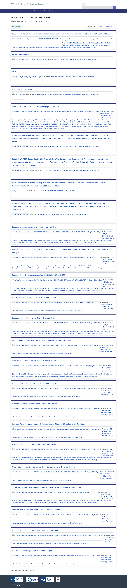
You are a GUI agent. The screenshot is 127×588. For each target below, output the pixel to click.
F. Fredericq (93, 43)
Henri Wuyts (102, 120)
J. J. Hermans (73, 122)
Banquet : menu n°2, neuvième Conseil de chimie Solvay (34, 444)
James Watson (68, 170)
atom (12, 570)
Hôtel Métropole (38, 240)
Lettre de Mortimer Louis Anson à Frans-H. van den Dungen (35, 530)
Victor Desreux (76, 47)
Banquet (108, 234)
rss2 (34, 570)
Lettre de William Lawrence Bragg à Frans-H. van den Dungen (36, 510)
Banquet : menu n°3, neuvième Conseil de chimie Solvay (34, 361)
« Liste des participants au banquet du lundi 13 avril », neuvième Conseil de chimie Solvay (46, 487)
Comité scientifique (42, 120)
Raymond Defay (63, 126)
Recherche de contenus (46, 22)
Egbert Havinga (66, 120)
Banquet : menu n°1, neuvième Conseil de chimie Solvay (34, 318)
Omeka (27, 585)
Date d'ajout (109, 26)
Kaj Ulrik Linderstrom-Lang (77, 45)
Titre (95, 26)
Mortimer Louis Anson (101, 45)
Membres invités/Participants (61, 94)
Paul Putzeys (39, 126)
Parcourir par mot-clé (31, 22)
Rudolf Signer (34, 128)
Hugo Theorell (101, 43)
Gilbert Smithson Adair (91, 120)
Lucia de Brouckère (51, 124)
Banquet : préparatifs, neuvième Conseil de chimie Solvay (34, 227)
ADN (59, 59)
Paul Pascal (30, 126)
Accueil (14, 11)
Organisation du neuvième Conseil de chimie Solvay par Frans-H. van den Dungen (43, 467)
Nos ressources (25, 11)
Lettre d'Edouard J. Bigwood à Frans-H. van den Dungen (34, 297)
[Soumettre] (114, 7)
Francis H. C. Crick (57, 170)
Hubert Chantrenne (29, 122)
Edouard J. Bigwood (55, 120)
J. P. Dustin (81, 122)
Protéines (46, 47)
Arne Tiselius (108, 118)
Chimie (21, 120)
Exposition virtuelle (40, 11)
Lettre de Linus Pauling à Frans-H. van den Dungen (32, 551)
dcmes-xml (18, 570)
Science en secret (75, 242)
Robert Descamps (23, 128)
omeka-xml (28, 570)
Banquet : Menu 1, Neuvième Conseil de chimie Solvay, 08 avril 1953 (38, 275)
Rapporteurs (54, 126)
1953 (70, 43)
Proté (98, 170)
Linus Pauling (90, 45)
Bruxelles (86, 43)
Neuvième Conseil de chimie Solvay (23, 47)
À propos (52, 11)
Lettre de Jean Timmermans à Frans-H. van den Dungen (34, 383)
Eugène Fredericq (77, 120)
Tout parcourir (17, 22)
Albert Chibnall (77, 43)
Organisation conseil (101, 124)
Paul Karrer (38, 47)
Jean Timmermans (91, 122)
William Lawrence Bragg (88, 47)
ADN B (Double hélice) (20, 54)
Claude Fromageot (30, 120)
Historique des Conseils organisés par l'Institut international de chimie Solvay (41, 340)
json (23, 570)
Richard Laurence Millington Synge (60, 47)
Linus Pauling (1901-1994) (22, 89)
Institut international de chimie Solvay (56, 122)
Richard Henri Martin (75, 126)
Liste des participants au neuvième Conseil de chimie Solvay (35, 404)
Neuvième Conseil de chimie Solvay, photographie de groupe (35, 107)
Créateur (101, 26)
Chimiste (39, 94)
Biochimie (64, 59)
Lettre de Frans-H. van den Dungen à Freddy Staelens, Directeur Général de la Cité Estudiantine (49, 424)
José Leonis (101, 122)
